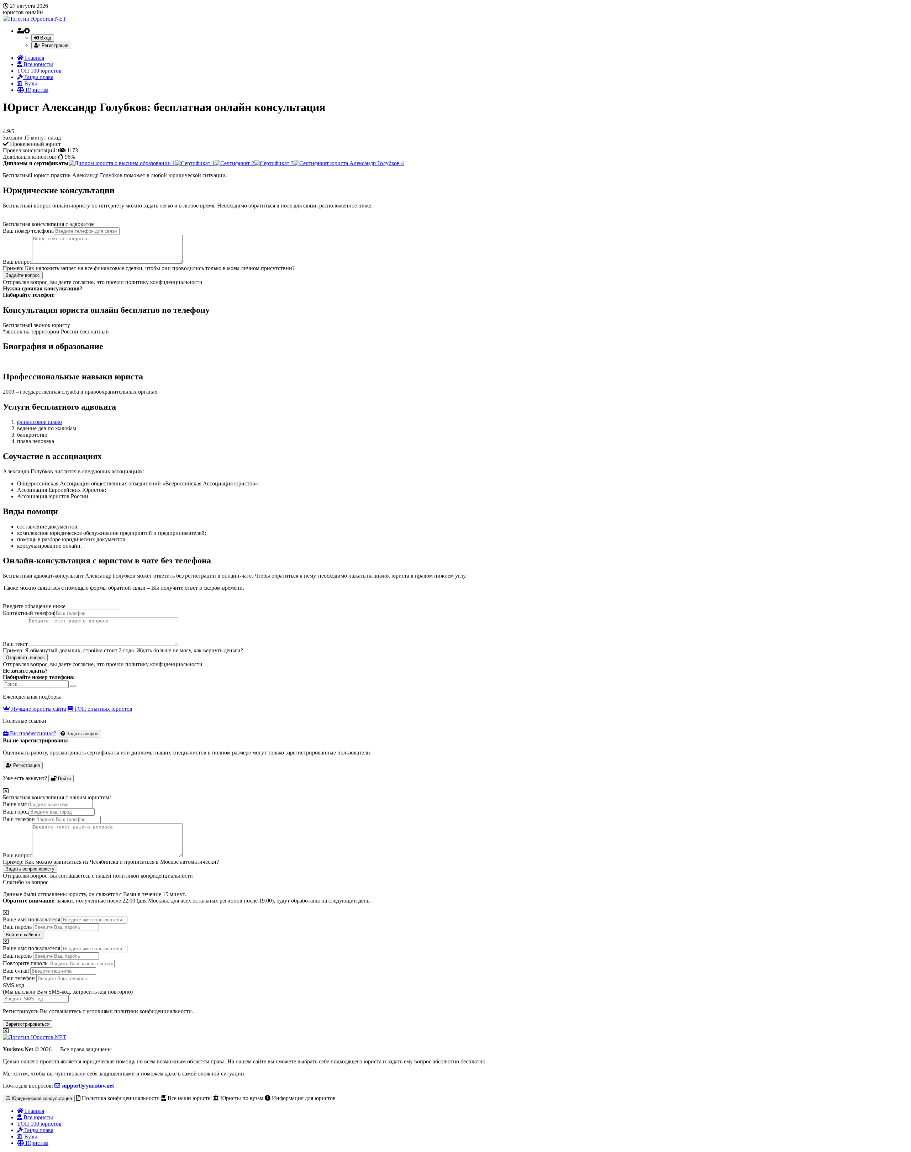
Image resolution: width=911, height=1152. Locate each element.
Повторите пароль (25, 963)
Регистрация (54, 45)
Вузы (30, 83)
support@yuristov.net (87, 1086)
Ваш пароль (17, 927)
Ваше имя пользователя (31, 919)
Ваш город (16, 812)
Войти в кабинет (23, 934)
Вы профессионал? (32, 733)
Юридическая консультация (41, 1098)
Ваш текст (15, 644)
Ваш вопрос (17, 262)
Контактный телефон (28, 613)
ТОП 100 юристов (39, 71)
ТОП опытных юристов (102, 709)
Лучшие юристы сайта (38, 709)
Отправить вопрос (25, 657)
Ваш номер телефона (28, 231)
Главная (33, 58)
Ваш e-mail (16, 971)
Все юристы (37, 64)
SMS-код (68, 988)
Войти (64, 778)
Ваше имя (15, 804)
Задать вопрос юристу (30, 869)
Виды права (38, 77)
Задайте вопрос (23, 275)
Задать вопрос (81, 733)
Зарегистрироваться (27, 1024)
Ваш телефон (19, 819)
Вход (45, 38)
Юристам (36, 90)
